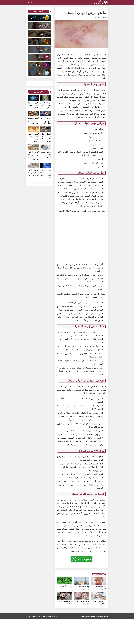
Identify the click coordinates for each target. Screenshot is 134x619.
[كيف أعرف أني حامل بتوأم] (81, 596)
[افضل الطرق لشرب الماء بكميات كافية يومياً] (45, 129)
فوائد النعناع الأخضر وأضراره (65, 586)
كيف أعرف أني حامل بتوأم (83, 601)
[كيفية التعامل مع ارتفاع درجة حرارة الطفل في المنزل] (33, 147)
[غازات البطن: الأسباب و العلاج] (64, 596)
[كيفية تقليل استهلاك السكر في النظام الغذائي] (33, 129)
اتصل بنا (48, 616)
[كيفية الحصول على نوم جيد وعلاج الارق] (45, 113)
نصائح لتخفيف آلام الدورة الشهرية (45, 154)
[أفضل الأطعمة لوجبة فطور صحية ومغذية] (33, 113)
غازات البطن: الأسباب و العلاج (65, 601)
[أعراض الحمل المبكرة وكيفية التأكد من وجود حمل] (33, 165)
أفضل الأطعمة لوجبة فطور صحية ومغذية (33, 120)
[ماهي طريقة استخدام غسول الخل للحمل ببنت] (81, 581)
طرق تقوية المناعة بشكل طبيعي (33, 105)
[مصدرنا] (101, 2)
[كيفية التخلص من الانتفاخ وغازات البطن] (45, 98)
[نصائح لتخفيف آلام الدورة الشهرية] (45, 147)
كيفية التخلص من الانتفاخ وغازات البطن (45, 105)
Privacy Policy (30, 616)
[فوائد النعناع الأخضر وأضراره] (64, 580)
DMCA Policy (40, 616)
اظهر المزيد (39, 181)
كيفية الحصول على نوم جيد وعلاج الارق (45, 120)
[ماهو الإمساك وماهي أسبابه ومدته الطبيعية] (98, 581)
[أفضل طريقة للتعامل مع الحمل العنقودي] (98, 596)
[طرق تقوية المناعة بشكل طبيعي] (33, 98)
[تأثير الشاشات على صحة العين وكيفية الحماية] (45, 165)
